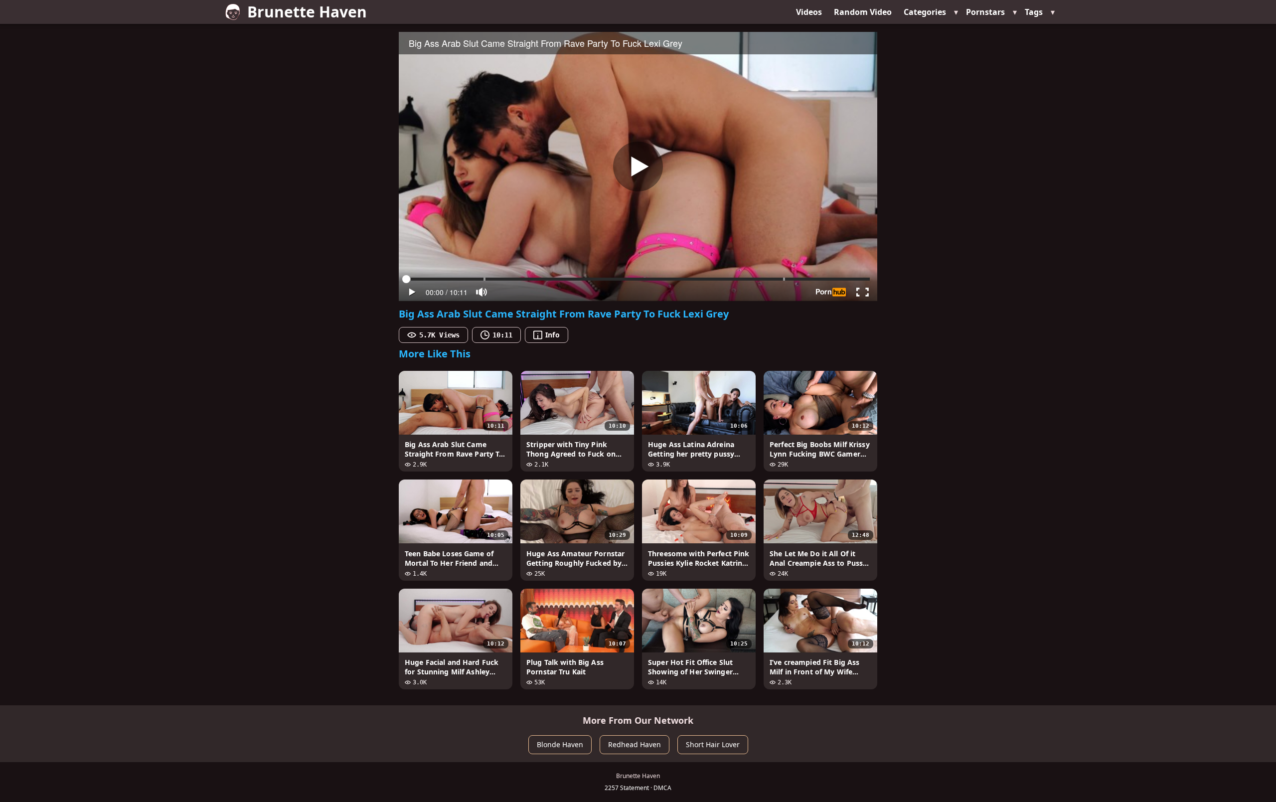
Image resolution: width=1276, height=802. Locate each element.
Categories (925, 11)
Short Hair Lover (713, 744)
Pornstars (985, 11)
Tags (1034, 11)
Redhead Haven (634, 744)
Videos (809, 11)
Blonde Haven (560, 744)
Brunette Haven (307, 11)
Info (552, 334)
